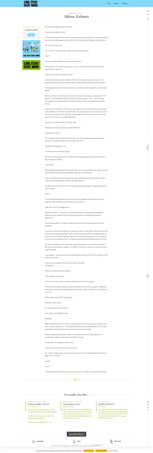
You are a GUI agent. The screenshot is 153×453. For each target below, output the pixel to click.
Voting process (67, 446)
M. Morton (101, 406)
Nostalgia (65, 401)
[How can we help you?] (147, 275)
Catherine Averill (68, 406)
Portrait (100, 401)
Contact (90, 446)
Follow (31, 35)
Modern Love (72, 401)
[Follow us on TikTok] (148, 407)
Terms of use (59, 446)
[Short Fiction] (31, 65)
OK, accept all (88, 451)
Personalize (113, 451)
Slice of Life (30, 401)
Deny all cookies (101, 451)
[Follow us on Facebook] (148, 410)
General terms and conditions (79, 446)
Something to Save (71, 404)
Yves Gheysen (32, 406)
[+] (51, 422)
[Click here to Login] (147, 19)
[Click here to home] (76, 434)
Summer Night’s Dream (38, 404)
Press (52, 446)
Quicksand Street (106, 404)
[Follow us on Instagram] (148, 404)
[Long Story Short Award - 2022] (31, 49)
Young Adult (38, 401)
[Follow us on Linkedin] (148, 402)
